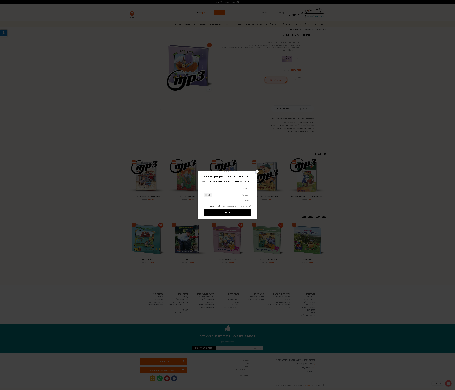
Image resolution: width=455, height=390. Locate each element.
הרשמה (227, 212)
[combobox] (208, 195)
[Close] (257, 171)
